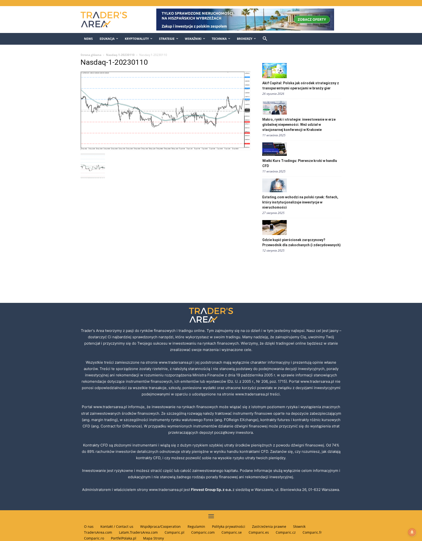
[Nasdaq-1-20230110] (166, 149)
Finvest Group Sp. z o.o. (211, 489)
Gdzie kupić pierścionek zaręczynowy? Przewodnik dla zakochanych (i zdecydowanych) (301, 242)
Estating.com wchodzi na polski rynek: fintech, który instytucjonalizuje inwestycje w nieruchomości (300, 202)
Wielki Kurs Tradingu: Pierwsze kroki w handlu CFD (299, 163)
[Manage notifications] (412, 532)
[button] (265, 39)
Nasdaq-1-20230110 (120, 55)
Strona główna (91, 55)
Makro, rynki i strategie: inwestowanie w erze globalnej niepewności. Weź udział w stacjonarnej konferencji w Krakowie (299, 124)
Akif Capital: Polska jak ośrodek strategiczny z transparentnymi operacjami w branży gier (300, 85)
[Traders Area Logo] (109, 19)
